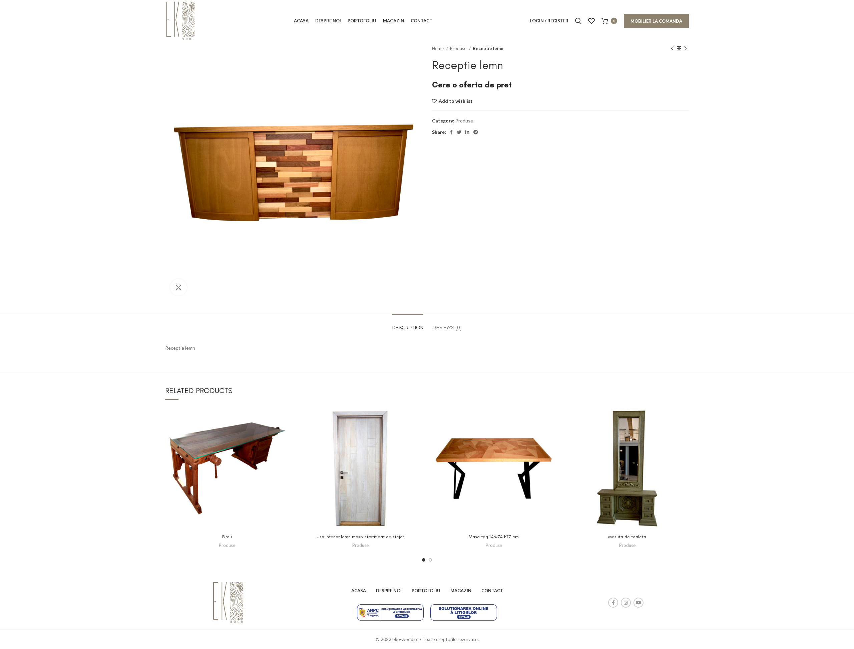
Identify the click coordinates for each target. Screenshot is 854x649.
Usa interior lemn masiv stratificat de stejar (360, 537)
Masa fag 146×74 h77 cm (494, 537)
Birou (227, 537)
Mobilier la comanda (656, 21)
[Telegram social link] (475, 132)
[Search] (578, 21)
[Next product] (685, 48)
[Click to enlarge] (178, 287)
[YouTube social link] (638, 603)
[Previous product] (672, 48)
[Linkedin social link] (467, 132)
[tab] (407, 324)
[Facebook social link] (451, 132)
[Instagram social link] (626, 603)
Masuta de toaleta (627, 537)
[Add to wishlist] (283, 417)
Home (438, 48)
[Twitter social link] (459, 132)
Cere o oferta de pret (472, 84)
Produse (458, 48)
